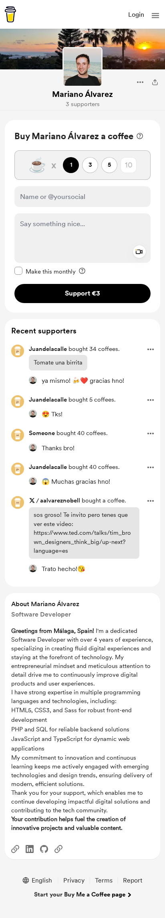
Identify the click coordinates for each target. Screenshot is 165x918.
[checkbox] (45, 271)
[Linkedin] (30, 849)
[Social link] (15, 849)
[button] (155, 15)
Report (132, 880)
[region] (82, 216)
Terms (104, 880)
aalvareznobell (60, 500)
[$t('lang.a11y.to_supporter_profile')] (33, 380)
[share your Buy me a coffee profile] (155, 82)
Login (136, 14)
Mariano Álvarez (82, 94)
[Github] (44, 849)
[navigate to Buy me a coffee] (10, 14)
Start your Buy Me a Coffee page (79, 894)
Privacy (74, 880)
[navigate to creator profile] (82, 67)
